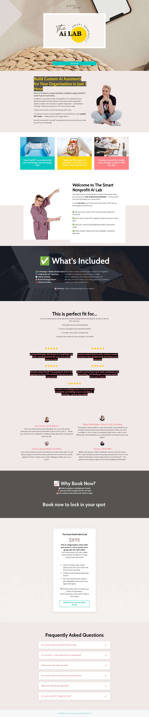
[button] (74, 603)
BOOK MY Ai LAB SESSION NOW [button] (74, 604)
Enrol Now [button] (74, 63)
